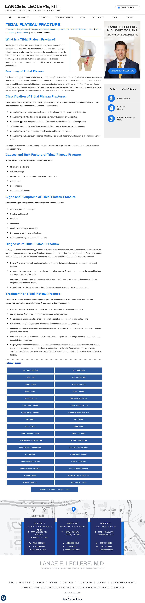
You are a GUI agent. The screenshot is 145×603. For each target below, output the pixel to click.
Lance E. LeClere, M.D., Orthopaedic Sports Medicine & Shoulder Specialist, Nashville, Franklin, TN (73, 588)
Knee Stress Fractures (30, 412)
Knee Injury (78, 426)
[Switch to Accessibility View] (3, 598)
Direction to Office (39, 550)
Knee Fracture (22, 33)
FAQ (115, 17)
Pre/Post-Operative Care (126, 119)
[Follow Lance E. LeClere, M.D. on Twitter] (69, 574)
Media (82, 17)
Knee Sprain (30, 391)
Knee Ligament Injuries (30, 433)
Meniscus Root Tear (79, 482)
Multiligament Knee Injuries (30, 447)
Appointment (98, 17)
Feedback (68, 582)
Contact (130, 17)
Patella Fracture (30, 398)
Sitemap (54, 582)
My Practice (23, 17)
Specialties (44, 17)
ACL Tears (30, 419)
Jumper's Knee (30, 384)
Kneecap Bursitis (78, 384)
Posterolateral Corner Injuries (30, 440)
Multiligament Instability (30, 461)
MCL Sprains (30, 426)
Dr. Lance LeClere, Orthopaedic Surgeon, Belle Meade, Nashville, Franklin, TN (37, 29)
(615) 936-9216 (127, 8)
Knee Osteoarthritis (30, 370)
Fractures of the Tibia (78, 398)
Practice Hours (39, 546)
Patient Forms (123, 99)
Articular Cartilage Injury (78, 447)
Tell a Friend (85, 582)
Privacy (40, 582)
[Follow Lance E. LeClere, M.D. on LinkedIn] (79, 574)
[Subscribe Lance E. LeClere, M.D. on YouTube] (74, 574)
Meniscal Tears (78, 370)
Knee (91, 29)
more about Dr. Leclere (122, 71)
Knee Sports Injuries (78, 454)
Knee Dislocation (78, 377)
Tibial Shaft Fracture (30, 405)
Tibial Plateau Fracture (78, 405)
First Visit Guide (121, 108)
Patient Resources (122, 89)
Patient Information (65, 17)
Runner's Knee (30, 475)
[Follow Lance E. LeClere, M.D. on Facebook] (64, 574)
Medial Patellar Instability (30, 468)
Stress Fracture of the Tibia (78, 412)
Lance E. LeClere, (122, 29)
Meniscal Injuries (78, 433)
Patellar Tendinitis (30, 482)
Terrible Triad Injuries (78, 440)
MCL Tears (78, 419)
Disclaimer (25, 582)
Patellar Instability (78, 461)
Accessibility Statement (124, 582)
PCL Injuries (30, 454)
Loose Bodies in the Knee (78, 475)
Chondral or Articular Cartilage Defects (54, 489)
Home (10, 17)
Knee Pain (30, 377)
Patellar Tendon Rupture (78, 468)
